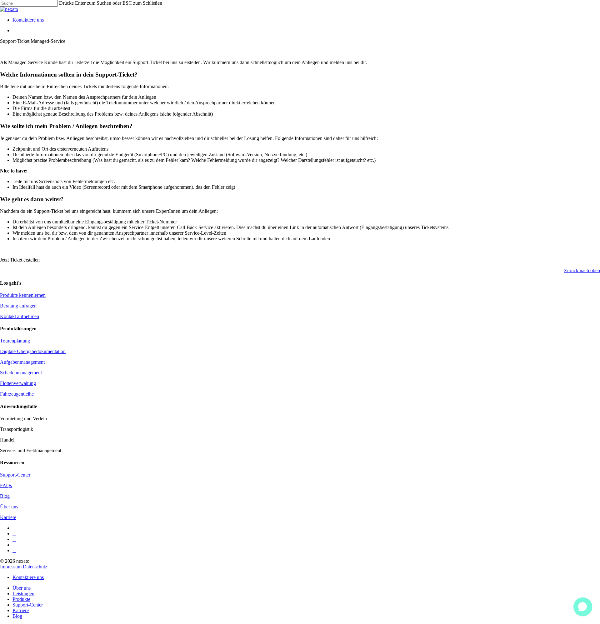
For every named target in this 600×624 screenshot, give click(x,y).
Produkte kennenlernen (23, 295)
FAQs (6, 485)
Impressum (11, 566)
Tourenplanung (15, 340)
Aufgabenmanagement (22, 362)
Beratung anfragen (18, 305)
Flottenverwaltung (18, 383)
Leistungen (23, 593)
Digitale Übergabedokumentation (33, 351)
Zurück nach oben (582, 270)
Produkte (21, 599)
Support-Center (15, 474)
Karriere (8, 517)
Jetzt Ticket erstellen (20, 259)
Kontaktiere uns (28, 577)
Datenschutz (35, 566)
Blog (5, 496)
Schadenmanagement (21, 372)
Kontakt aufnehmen (19, 316)
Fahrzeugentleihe (17, 394)
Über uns (9, 506)
